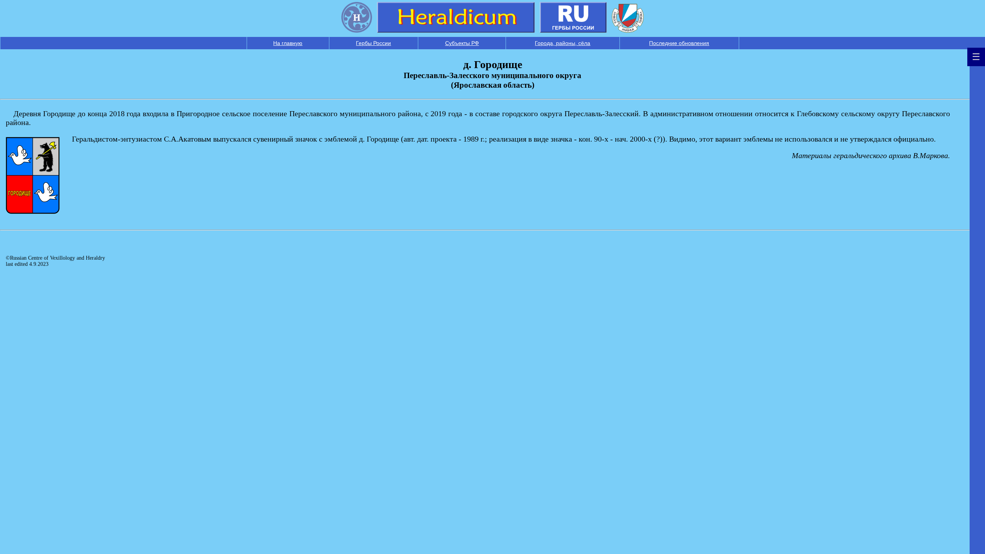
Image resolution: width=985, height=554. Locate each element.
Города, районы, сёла (562, 43)
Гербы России (373, 43)
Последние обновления (679, 43)
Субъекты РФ (462, 43)
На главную (287, 43)
